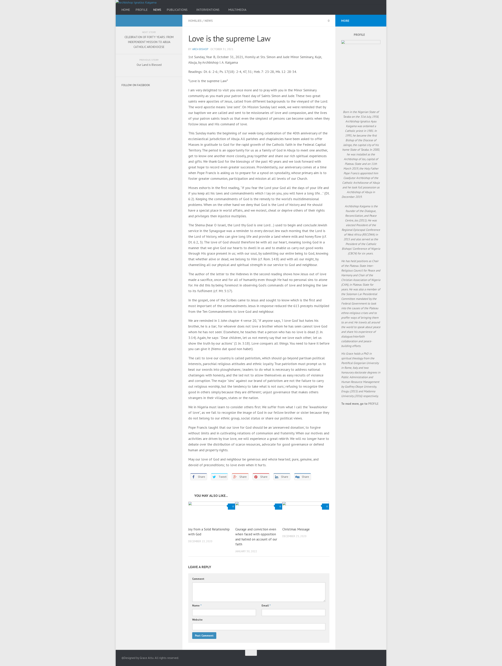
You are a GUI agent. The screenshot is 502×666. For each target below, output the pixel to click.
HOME (125, 10)
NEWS (157, 10)
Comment (198, 579)
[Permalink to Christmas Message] (305, 513)
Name (196, 605)
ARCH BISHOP (200, 49)
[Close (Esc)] (497, 4)
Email (266, 605)
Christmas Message (296, 529)
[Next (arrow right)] (495, 333)
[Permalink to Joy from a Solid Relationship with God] (211, 513)
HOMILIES (195, 21)
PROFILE (142, 10)
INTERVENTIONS (207, 10)
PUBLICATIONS (177, 10)
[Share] (489, 4)
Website (197, 619)
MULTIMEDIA (237, 10)
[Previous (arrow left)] (7, 333)
